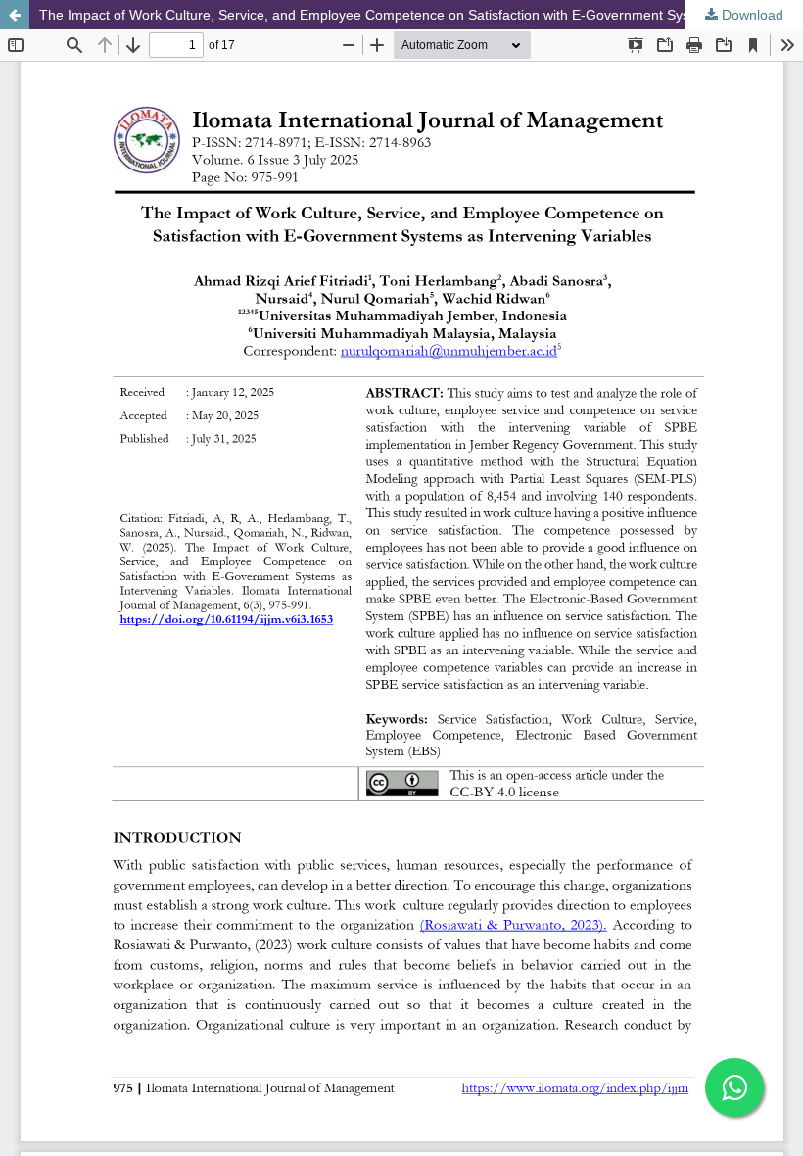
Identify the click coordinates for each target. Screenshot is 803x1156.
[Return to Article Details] (14, 14)
